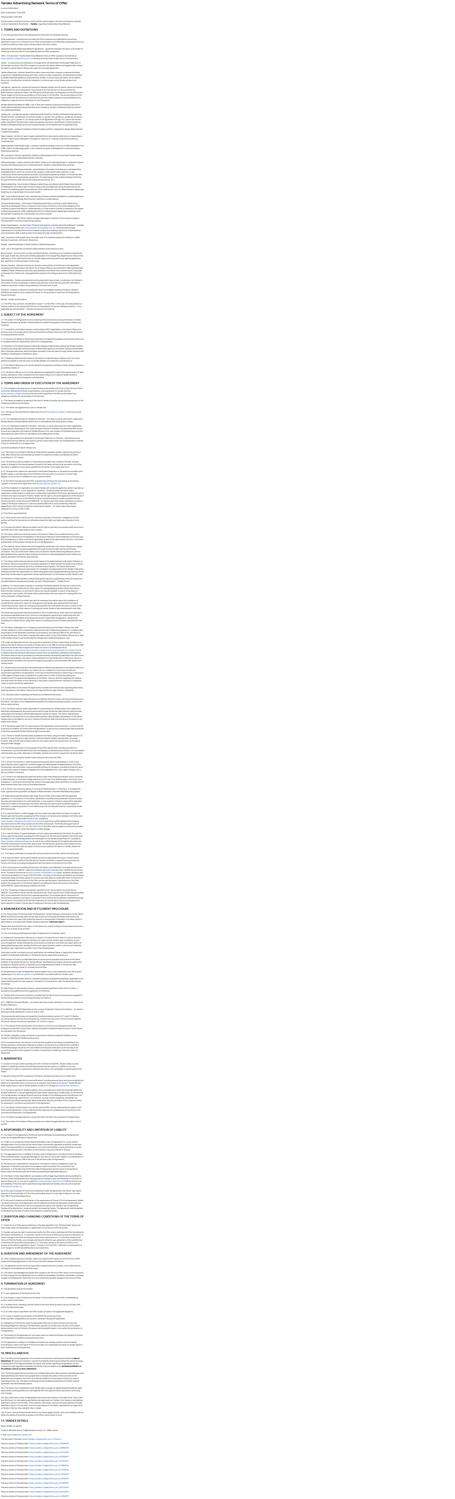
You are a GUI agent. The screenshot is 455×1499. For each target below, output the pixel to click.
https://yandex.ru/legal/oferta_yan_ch (16, 58)
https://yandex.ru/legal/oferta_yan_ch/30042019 (48, 1443)
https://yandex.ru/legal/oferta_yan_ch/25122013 (48, 1491)
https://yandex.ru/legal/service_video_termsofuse (21, 821)
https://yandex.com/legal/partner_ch (40, 227)
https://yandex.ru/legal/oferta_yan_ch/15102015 (48, 1469)
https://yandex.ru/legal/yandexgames (16, 841)
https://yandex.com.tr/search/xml (66, 650)
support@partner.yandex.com (19, 1434)
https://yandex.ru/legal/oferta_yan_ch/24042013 (48, 1495)
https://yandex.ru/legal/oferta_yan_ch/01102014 (48, 1487)
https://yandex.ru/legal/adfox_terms (43, 872)
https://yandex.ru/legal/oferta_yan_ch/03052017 (48, 1456)
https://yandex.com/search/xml (38, 650)
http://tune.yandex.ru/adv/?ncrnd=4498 (51, 1181)
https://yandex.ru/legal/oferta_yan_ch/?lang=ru (42, 1438)
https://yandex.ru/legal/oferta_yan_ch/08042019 (48, 1447)
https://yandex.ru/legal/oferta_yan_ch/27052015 (48, 1478)
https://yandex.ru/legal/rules (13, 393)
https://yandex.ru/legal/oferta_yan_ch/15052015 (48, 1482)
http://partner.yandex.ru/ (56, 411)
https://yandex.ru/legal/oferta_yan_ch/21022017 (48, 1460)
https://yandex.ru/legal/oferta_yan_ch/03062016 (48, 1465)
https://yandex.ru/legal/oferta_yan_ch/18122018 (48, 1452)
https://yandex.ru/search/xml (13, 650)
